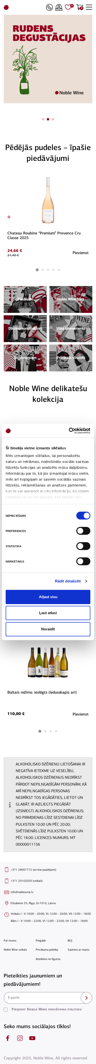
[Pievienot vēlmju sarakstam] (87, 177)
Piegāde (41, 940)
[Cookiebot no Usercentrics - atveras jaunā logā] (69, 430)
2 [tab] (48, 119)
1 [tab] (43, 119)
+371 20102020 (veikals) (27, 881)
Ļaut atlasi (48, 613)
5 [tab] (58, 269)
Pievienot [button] (81, 253)
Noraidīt (48, 629)
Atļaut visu (48, 597)
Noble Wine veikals (15, 949)
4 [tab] (53, 269)
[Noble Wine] (24, 7)
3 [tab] (53, 119)
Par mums (10, 940)
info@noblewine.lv (22, 892)
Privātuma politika (47, 949)
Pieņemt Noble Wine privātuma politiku (47, 1009)
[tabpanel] (48, 59)
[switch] (82, 531)
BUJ (70, 940)
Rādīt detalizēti (68, 581)
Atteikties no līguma (48, 959)
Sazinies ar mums (78, 949)
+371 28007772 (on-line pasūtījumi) (33, 869)
